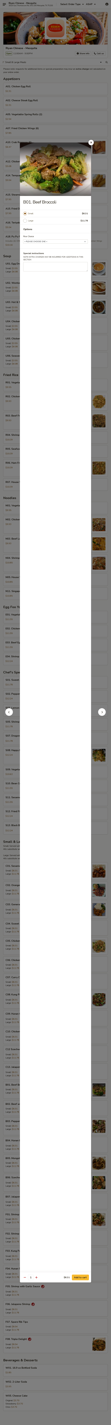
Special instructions (33, 253)
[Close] (91, 142)
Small (30, 213)
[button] (9, 715)
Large (30, 220)
